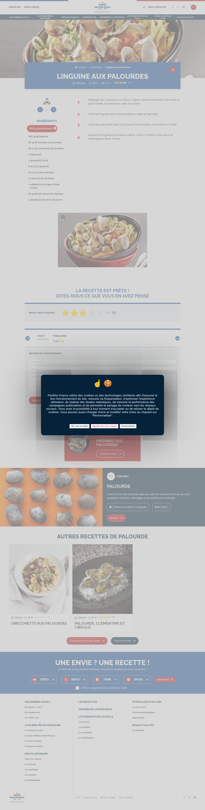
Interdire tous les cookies (104, 426)
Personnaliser (128, 426)
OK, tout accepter (79, 426)
